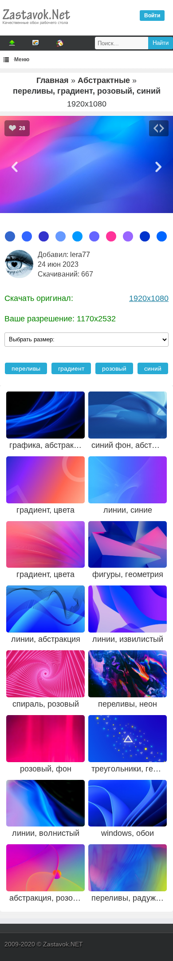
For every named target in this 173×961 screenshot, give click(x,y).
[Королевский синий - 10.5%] (27, 236)
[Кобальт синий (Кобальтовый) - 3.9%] (145, 236)
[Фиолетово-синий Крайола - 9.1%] (44, 236)
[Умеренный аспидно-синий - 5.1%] (94, 236)
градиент (71, 368)
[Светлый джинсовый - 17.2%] (10, 236)
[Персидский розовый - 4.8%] (111, 236)
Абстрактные (104, 80)
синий (152, 368)
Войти (152, 15)
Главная (52, 80)
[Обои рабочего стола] (36, 27)
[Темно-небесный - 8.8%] (60, 236)
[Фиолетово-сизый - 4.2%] (128, 236)
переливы (26, 368)
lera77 (80, 254)
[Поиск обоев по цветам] (60, 43)
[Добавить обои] (12, 43)
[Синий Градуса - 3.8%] (162, 236)
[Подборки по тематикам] (36, 43)
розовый (114, 368)
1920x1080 (149, 298)
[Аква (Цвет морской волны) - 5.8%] (77, 236)
